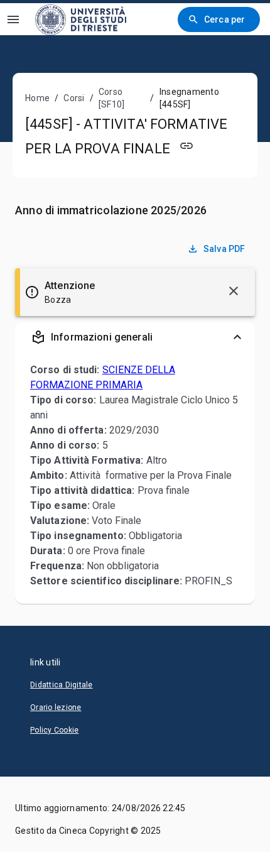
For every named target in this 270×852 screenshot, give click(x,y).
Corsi (73, 98)
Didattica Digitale (61, 684)
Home (37, 98)
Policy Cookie (54, 730)
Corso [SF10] (112, 98)
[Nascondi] (233, 290)
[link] (80, 19)
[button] (135, 337)
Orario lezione (56, 707)
